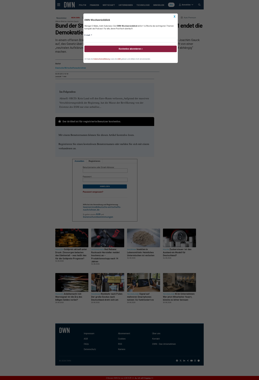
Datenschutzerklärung (101, 59)
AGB (119, 59)
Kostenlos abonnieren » (131, 49)
